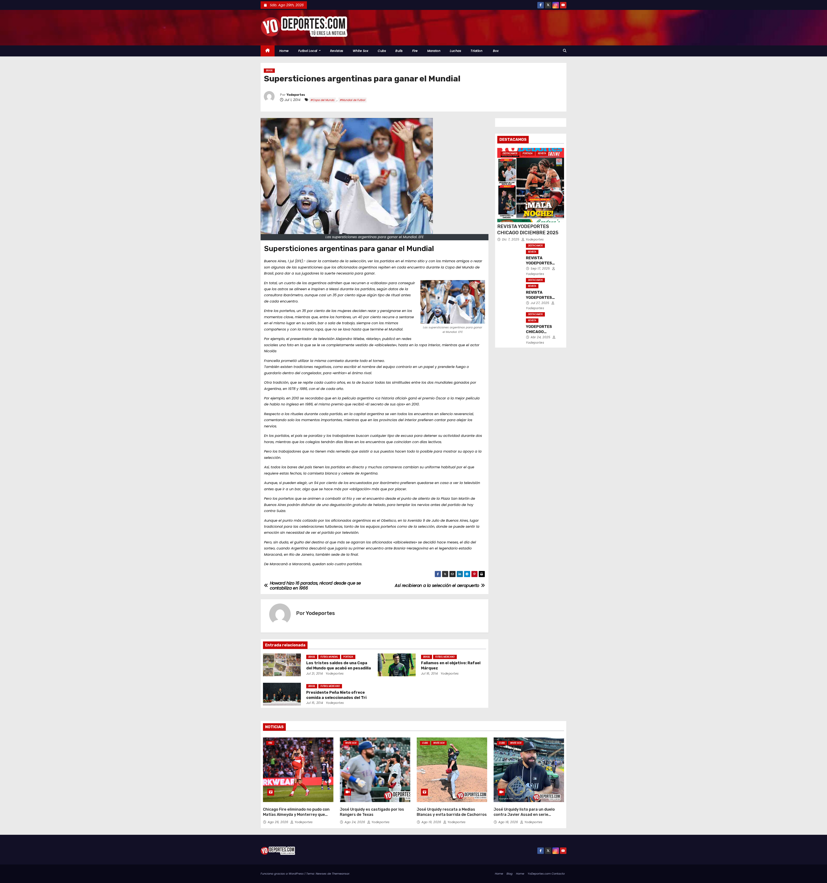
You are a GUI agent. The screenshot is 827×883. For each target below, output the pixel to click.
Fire (415, 51)
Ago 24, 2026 (355, 822)
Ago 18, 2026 (508, 822)
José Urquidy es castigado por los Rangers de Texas (372, 812)
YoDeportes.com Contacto (546, 874)
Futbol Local (308, 51)
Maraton (434, 51)
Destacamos (510, 153)
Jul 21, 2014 (314, 673)
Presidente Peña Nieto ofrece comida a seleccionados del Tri (336, 695)
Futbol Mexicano (445, 656)
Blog (510, 874)
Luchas (455, 51)
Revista (542, 153)
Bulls (399, 51)
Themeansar (341, 874)
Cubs (382, 51)
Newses (321, 874)
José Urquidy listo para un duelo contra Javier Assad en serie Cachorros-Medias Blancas (524, 814)
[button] (564, 50)
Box (495, 51)
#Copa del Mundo (322, 100)
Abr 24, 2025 (541, 337)
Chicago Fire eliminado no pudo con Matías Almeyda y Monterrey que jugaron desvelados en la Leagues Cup (296, 817)
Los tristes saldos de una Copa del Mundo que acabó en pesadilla (338, 665)
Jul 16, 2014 (429, 673)
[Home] (268, 50)
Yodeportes (296, 95)
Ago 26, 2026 (278, 822)
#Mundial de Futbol (352, 100)
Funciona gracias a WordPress (283, 874)
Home (284, 51)
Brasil (269, 70)
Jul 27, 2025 (540, 303)
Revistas (336, 51)
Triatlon (476, 51)
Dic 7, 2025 (511, 239)
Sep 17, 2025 (541, 268)
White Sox (360, 51)
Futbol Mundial (329, 656)
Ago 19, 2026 (431, 822)
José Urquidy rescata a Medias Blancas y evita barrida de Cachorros (452, 812)
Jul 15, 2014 (314, 703)
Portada (348, 656)
